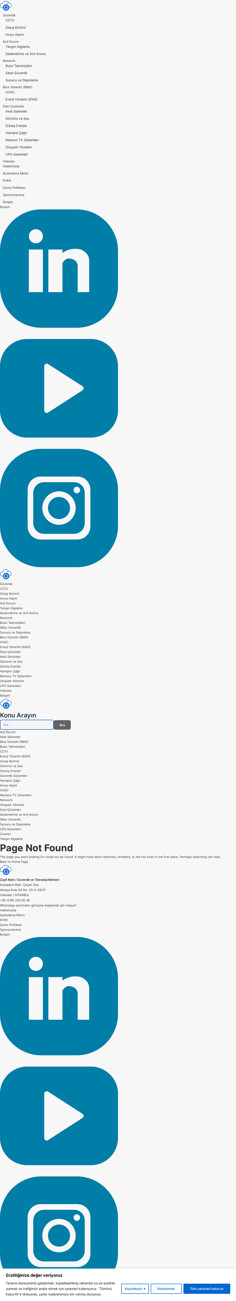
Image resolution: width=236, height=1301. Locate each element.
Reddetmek (166, 1289)
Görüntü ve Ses (17, 118)
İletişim (8, 202)
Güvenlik (9, 15)
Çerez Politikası (14, 188)
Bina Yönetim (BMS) (17, 87)
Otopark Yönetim (19, 147)
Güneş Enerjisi (16, 126)
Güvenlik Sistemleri (13, 776)
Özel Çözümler (13, 106)
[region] (118, 1285)
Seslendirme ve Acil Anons (26, 54)
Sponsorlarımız (13, 195)
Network (9, 61)
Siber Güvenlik (16, 73)
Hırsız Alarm (15, 35)
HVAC (10, 92)
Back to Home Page (14, 861)
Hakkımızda (11, 166)
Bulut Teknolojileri (19, 66)
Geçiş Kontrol (16, 27)
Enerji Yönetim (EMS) (22, 99)
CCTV (10, 20)
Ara (62, 725)
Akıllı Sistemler (16, 111)
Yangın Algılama (18, 47)
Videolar (9, 161)
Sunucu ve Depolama (22, 80)
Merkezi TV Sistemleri (22, 140)
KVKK (7, 180)
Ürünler (5, 834)
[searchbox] (27, 725)
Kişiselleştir (133, 1289)
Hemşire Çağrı (16, 133)
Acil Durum (11, 41)
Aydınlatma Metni (15, 173)
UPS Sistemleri (17, 154)
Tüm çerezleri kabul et (207, 1289)
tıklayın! (71, 905)
